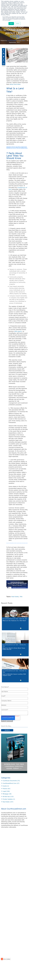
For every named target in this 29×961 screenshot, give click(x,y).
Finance (6, 788)
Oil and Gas (8, 796)
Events (6, 786)
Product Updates (9, 799)
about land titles (15, 84)
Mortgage (7, 794)
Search (7, 730)
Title (21, 596)
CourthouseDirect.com (11, 783)
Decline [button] (17, 23)
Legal (6, 791)
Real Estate (15, 596)
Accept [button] (11, 23)
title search (18, 331)
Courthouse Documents (11, 780)
